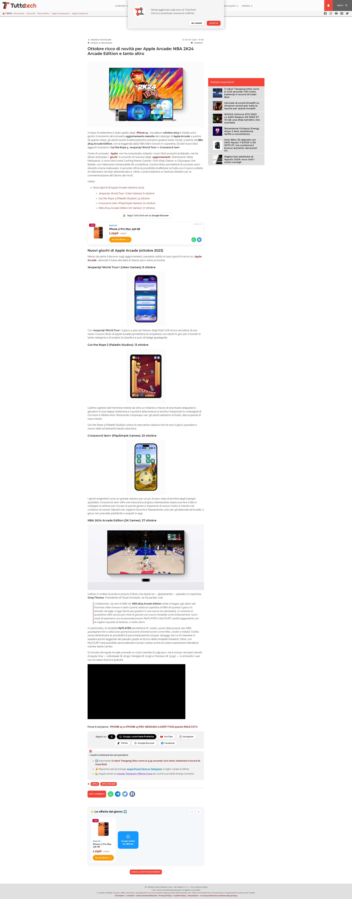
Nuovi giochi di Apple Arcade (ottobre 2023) (118, 187)
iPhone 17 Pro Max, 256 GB (124, 229)
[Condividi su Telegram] (199, 239)
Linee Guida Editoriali (146, 895)
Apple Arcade (108, 784)
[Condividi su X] (125, 794)
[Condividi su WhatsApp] (193, 239)
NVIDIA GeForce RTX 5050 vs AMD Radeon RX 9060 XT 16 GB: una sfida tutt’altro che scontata (242, 118)
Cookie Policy (179, 895)
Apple (114, 153)
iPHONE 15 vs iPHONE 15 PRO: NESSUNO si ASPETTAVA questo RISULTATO (154, 726)
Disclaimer (193, 895)
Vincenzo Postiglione (100, 40)
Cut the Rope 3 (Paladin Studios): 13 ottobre (124, 198)
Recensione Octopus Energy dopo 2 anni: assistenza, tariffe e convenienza (241, 131)
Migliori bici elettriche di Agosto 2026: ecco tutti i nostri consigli (239, 159)
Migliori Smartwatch (61, 14)
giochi (113, 157)
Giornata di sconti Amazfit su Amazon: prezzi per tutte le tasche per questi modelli (241, 106)
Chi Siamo (119, 895)
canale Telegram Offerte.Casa (134, 773)
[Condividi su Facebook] (132, 794)
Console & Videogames (101, 43)
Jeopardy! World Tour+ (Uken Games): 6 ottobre (126, 193)
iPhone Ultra (18, 14)
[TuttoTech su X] (111, 736)
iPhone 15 (142, 132)
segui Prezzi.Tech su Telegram (144, 769)
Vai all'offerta (119, 239)
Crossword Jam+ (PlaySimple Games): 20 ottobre (127, 203)
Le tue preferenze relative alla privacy (218, 895)
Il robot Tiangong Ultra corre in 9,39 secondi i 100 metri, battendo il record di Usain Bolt (241, 93)
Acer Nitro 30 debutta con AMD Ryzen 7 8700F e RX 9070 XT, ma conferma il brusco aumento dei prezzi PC (240, 145)
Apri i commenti (97, 794)
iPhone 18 (31, 14)
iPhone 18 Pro (43, 14)
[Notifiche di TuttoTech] (328, 5)
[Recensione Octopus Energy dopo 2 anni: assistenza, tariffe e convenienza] (217, 131)
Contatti (130, 895)
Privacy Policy (165, 895)
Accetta (213, 23)
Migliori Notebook (80, 14)
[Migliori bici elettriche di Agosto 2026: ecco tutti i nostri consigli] (217, 159)
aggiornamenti (161, 157)
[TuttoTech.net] (23, 5)
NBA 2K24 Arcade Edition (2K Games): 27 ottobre (127, 208)
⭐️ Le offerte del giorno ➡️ (108, 811)
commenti (198, 43)
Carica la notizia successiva (145, 872)
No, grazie (196, 23)
